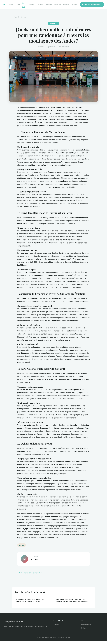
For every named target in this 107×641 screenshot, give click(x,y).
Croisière (40, 4)
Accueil (11, 4)
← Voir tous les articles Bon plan (29, 573)
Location (48, 4)
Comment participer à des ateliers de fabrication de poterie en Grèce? (30, 600)
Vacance (66, 4)
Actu (18, 4)
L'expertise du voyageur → (92, 4)
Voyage (74, 4)
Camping (31, 4)
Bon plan (23, 4)
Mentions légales (86, 624)
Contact (83, 628)
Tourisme (57, 4)
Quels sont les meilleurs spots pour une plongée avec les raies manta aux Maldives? (72, 600)
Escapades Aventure (13, 621)
